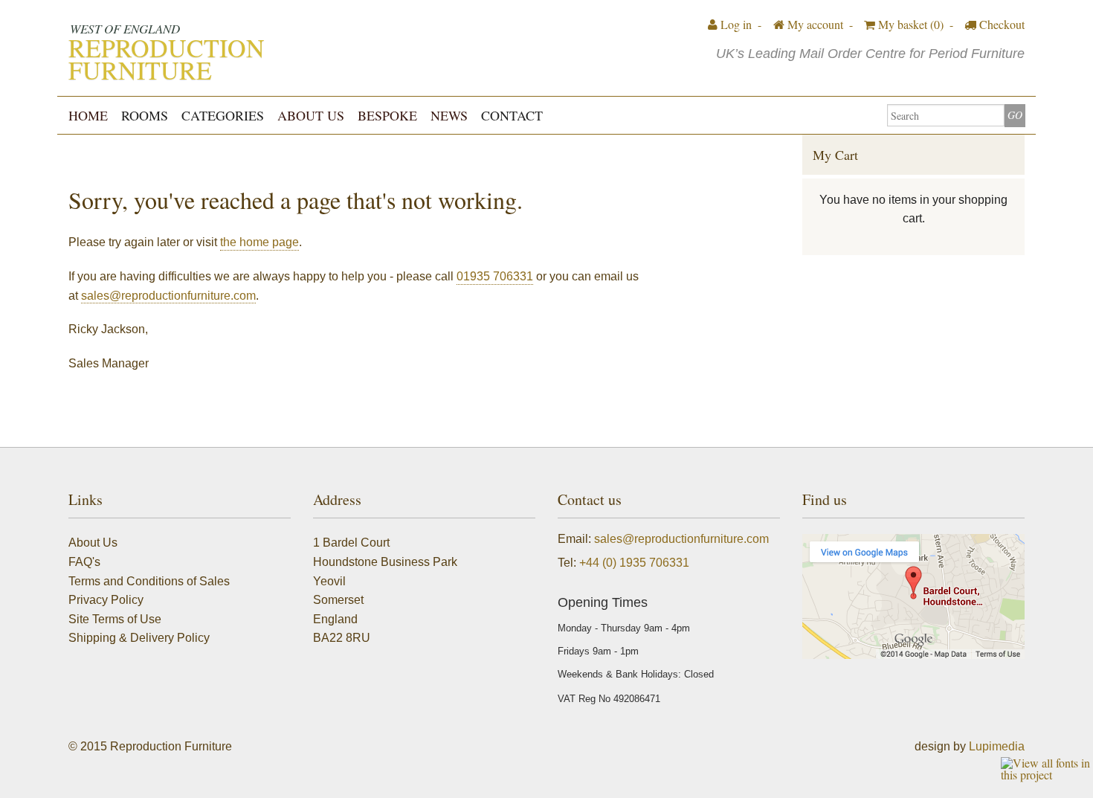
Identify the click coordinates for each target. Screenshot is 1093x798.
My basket (909, 24)
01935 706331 (495, 276)
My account (813, 24)
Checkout (1000, 24)
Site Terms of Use (114, 619)
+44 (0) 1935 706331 (634, 562)
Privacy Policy (106, 599)
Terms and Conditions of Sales (149, 581)
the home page (259, 242)
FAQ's (84, 562)
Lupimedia (997, 746)
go (1014, 115)
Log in (735, 24)
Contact (512, 115)
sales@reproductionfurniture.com (168, 295)
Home (88, 115)
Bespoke (387, 115)
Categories (222, 115)
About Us (310, 115)
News (449, 115)
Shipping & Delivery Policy (139, 637)
